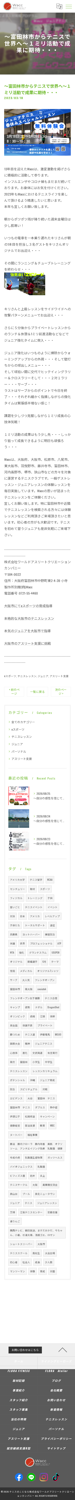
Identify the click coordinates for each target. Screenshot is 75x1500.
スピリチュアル (29, 1089)
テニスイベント (33, 907)
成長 (37, 1262)
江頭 (42, 1016)
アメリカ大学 (17, 879)
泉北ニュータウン (45, 1193)
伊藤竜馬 (45, 1034)
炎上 (42, 1175)
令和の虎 (15, 1157)
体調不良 (27, 1025)
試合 (12, 1089)
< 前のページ (14, 691)
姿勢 (27, 1007)
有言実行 (53, 1053)
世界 (22, 943)
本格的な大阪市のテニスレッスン (29, 618)
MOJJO (58, 1034)
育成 (42, 1271)
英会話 (14, 1025)
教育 (42, 1125)
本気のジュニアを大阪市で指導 (27, 630)
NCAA (49, 879)
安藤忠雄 (53, 1212)
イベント (53, 907)
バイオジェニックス (21, 1166)
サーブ (13, 980)
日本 (22, 916)
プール (26, 1193)
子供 (50, 898)
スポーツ (45, 889)
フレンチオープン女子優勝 (25, 998)
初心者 (14, 1262)
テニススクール (19, 1253)
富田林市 (15, 989)
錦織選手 (33, 961)
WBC (52, 1125)
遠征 (52, 925)
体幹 (52, 1016)
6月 (44, 961)
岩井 (32, 1175)
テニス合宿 (51, 998)
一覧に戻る (37, 692)
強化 (21, 952)
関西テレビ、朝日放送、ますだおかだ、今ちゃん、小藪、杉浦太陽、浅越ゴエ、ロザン (36, 1233)
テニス (28, 1203)
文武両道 (37, 1053)
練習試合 (50, 934)
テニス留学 (36, 879)
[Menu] (68, 6)
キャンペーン (47, 1116)
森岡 (32, 1016)
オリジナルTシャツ (48, 971)
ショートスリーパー (21, 1244)
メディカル (26, 971)
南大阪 (28, 989)
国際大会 (15, 1043)
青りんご (15, 1221)
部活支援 (30, 1125)
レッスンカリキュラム (45, 1071)
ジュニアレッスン (47, 1203)
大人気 (26, 980)
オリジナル (16, 961)
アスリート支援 (59, 676)
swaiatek (42, 989)
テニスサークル (19, 1184)
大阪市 (41, 1244)
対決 (12, 916)
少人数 (48, 1262)
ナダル (38, 1007)
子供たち (15, 925)
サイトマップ (56, 1448)
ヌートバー (16, 1134)
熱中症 (54, 1107)
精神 (27, 1043)
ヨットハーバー (31, 934)
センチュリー (17, 889)
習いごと (15, 907)
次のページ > (61, 691)
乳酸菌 (41, 1166)
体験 (32, 1271)
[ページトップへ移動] (63, 1349)
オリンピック (17, 1016)
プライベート (45, 1025)
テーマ (55, 961)
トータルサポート (35, 925)
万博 (12, 1212)
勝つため (15, 1034)
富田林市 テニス (20, 1107)
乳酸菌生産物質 (33, 1157)
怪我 (12, 971)
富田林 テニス (46, 1098)
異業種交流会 (50, 1184)
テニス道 (30, 1034)
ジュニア (43, 676)
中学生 (48, 1062)
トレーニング (35, 898)
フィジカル (16, 898)
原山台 (14, 1193)
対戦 (45, 1089)
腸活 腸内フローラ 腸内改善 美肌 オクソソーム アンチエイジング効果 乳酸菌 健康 (36, 1146)
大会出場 (50, 1253)
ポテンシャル (17, 1080)
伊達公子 (15, 1116)
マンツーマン (17, 1271)
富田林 (24, 1062)
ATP (59, 943)
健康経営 (15, 1125)
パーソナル (18, 751)
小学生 (36, 1062)
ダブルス (40, 1107)
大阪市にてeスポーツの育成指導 (28, 605)
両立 (12, 1062)
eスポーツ (10, 676)
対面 (52, 1271)
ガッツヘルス (55, 1157)
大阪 (35, 1184)
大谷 (30, 1098)
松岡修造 (30, 1116)
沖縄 (32, 1080)
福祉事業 (33, 1134)
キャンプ (15, 1007)
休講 (12, 943)
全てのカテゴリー (23, 722)
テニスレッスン (27, 676)
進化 (25, 1053)
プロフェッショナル (41, 943)
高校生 (36, 1253)
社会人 (26, 1262)
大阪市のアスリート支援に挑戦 (27, 643)
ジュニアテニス (43, 1043)
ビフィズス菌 (17, 1175)
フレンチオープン (45, 980)
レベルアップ (52, 916)
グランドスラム (38, 952)
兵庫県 (14, 934)
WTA (12, 952)
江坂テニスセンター (31, 1212)
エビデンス (16, 1098)
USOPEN (55, 952)
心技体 (14, 1053)
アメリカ (35, 916)
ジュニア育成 (47, 1080)
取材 (32, 889)
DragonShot (53, 1007)
